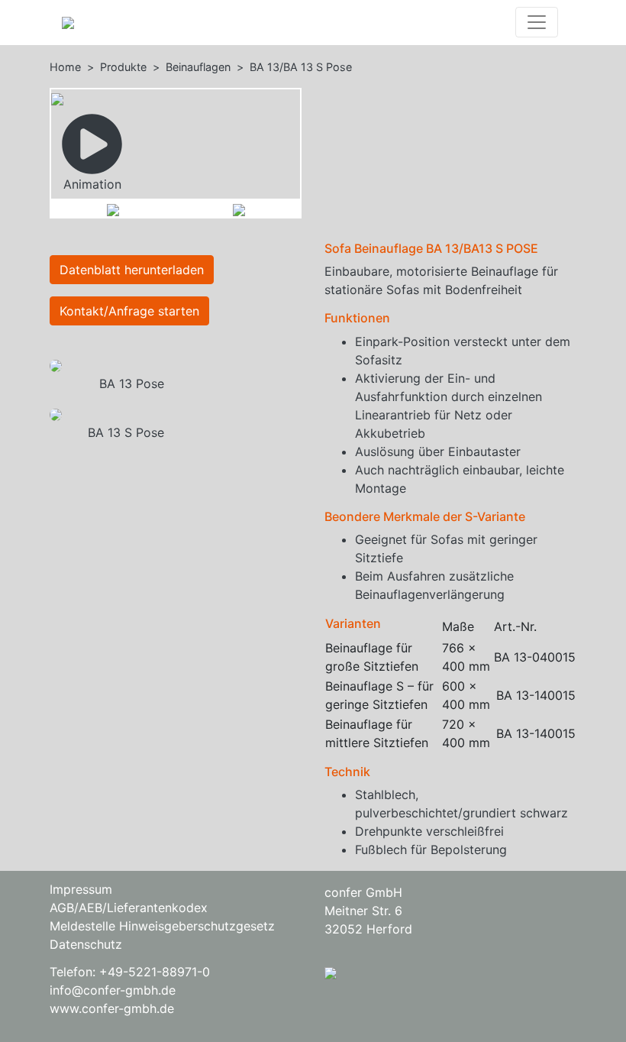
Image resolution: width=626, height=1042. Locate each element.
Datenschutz (86, 944)
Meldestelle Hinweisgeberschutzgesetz (162, 926)
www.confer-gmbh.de (112, 1008)
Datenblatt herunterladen (132, 269)
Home (65, 66)
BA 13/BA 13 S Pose (301, 66)
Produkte (123, 66)
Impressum (81, 889)
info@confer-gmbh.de (113, 990)
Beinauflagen (198, 66)
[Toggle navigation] (536, 22)
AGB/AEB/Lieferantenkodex (129, 907)
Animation (92, 184)
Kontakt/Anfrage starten (129, 311)
